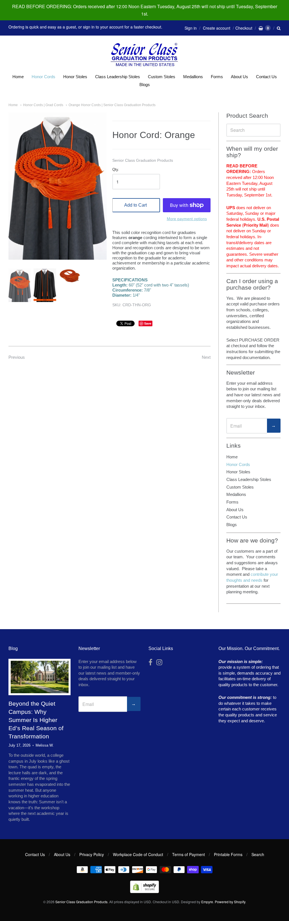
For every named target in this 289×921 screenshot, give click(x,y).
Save (147, 323)
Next (206, 357)
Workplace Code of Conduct (138, 854)
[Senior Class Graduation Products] (144, 55)
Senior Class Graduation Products (142, 160)
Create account (216, 28)
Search (257, 854)
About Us (239, 76)
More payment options (187, 218)
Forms (217, 76)
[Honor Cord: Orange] (19, 285)
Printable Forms (228, 854)
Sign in (191, 28)
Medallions (193, 76)
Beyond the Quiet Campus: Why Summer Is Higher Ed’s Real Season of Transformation (36, 720)
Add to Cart (135, 205)
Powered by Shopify (230, 901)
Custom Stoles (161, 76)
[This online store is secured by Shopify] (144, 891)
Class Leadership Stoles (117, 76)
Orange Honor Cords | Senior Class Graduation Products (112, 105)
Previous (16, 357)
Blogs (144, 84)
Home (18, 76)
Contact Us (266, 76)
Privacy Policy (91, 854)
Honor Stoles (75, 76)
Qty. (115, 170)
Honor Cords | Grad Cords (43, 105)
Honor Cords (43, 76)
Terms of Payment (188, 854)
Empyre (207, 901)
